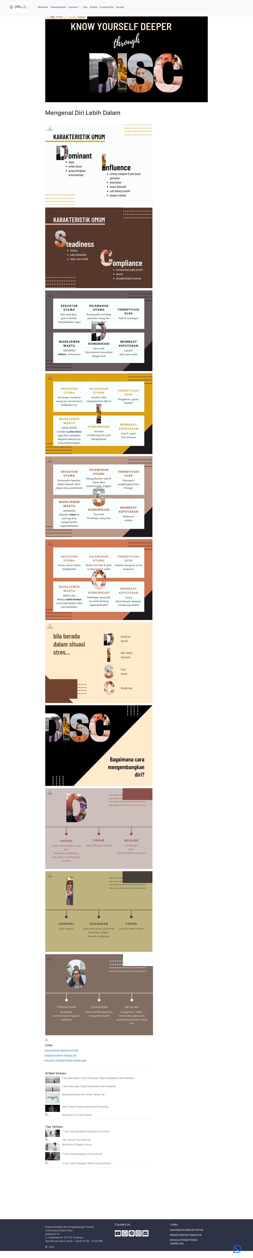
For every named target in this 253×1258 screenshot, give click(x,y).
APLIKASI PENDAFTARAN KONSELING (65, 1060)
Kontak (120, 7)
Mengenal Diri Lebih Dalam (77, 1114)
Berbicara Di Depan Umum (77, 1144)
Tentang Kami (58, 7)
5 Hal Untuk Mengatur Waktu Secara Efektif (86, 1163)
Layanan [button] (73, 7)
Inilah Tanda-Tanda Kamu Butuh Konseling (85, 1106)
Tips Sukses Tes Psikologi (76, 1139)
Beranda (43, 7)
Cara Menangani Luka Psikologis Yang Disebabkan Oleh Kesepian (98, 1078)
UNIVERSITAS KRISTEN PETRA (61, 1050)
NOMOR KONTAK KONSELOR (60, 1055)
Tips (85, 7)
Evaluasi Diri (107, 7)
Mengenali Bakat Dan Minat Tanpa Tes (83, 1094)
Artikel (94, 7)
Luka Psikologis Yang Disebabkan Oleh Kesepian (89, 1086)
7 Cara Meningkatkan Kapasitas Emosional (85, 1131)
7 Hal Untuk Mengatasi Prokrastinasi (82, 1153)
